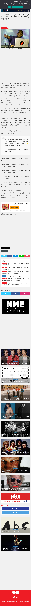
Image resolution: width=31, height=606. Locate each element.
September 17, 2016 (10, 151)
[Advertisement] (15, 25)
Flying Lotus (4, 251)
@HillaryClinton (20, 143)
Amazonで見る (14, 207)
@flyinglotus (11, 139)
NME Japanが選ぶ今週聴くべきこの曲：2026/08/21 (17, 276)
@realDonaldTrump (16, 141)
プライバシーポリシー (18, 7)
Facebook (16, 508)
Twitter (16, 512)
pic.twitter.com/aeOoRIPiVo (12, 145)
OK (10, 7)
